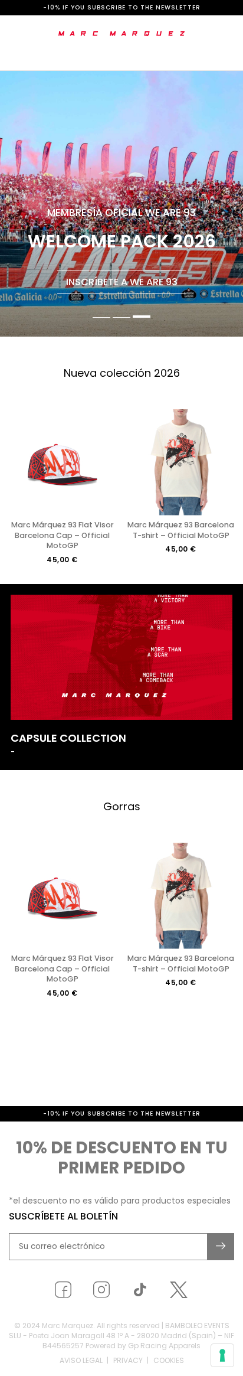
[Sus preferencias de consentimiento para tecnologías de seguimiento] (222, 1355)
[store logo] (121, 33)
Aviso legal (81, 1360)
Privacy (128, 1360)
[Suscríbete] (221, 1246)
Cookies (168, 1360)
